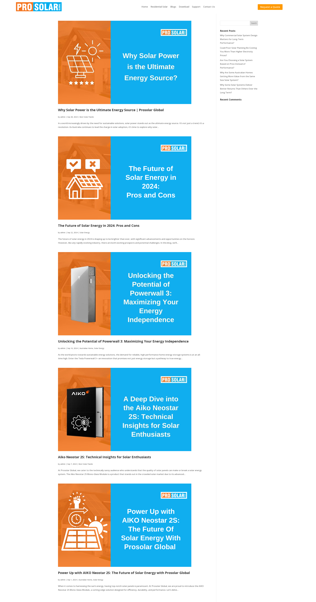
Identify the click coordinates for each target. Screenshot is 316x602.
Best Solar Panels (87, 117)
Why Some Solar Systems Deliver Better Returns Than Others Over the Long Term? (238, 88)
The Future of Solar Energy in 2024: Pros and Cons (98, 225)
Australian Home (86, 348)
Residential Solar (159, 6)
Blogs (173, 6)
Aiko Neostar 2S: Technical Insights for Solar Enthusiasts (104, 457)
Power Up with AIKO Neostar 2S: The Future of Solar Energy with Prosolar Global (124, 572)
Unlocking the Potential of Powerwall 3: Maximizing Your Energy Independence (123, 341)
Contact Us (209, 6)
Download (184, 6)
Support (196, 6)
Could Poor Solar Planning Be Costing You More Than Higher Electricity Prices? (238, 51)
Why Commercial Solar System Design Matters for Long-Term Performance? (238, 39)
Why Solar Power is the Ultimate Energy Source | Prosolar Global (111, 110)
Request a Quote (270, 7)
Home (144, 6)
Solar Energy (85, 232)
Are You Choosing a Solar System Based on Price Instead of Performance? (236, 64)
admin (62, 117)
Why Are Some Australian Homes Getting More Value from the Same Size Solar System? (237, 76)
